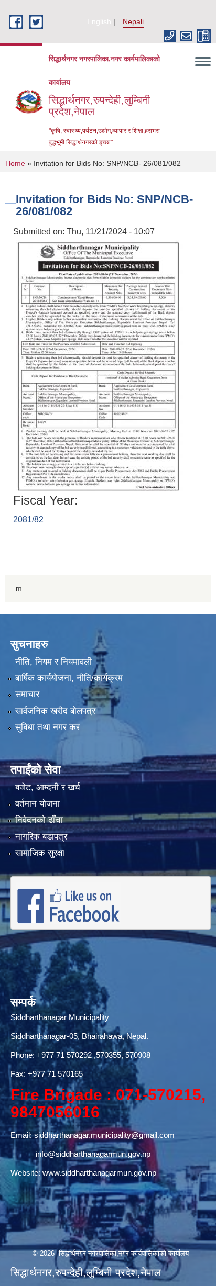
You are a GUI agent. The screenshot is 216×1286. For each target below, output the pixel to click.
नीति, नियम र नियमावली (53, 662)
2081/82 (28, 519)
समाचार (27, 694)
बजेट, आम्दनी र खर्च (47, 787)
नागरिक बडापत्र (41, 837)
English (99, 21)
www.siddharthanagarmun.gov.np (99, 1172)
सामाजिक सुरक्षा (39, 853)
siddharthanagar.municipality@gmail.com (104, 1135)
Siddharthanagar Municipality (59, 1017)
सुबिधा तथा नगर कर (47, 727)
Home (15, 163)
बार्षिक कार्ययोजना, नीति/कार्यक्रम (69, 678)
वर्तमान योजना (37, 804)
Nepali (133, 21)
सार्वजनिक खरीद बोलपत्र (55, 711)
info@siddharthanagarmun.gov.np (93, 1153)
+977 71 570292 (64, 1054)
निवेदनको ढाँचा (39, 820)
